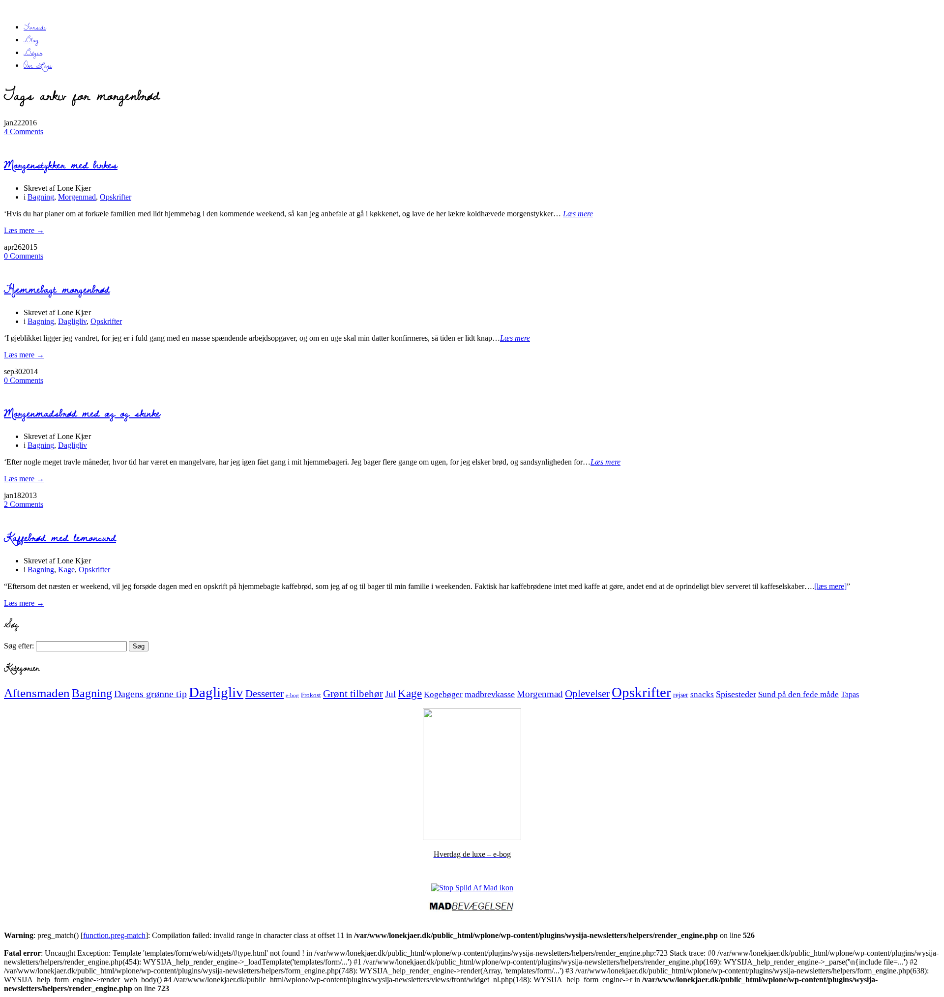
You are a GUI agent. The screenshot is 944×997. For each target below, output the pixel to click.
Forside (35, 27)
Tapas (850, 694)
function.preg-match (114, 935)
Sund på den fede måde (798, 694)
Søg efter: (19, 646)
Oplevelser (587, 694)
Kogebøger (443, 694)
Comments (23, 131)
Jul (390, 694)
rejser (680, 695)
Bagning (41, 197)
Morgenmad (77, 197)
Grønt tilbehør (353, 693)
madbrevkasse (490, 694)
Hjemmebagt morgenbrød (57, 288)
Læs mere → (24, 230)
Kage (66, 569)
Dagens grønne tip (150, 693)
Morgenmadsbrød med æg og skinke (82, 412)
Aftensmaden (37, 693)
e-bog (292, 695)
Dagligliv (72, 321)
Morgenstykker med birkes (61, 164)
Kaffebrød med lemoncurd (60, 537)
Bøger (33, 52)
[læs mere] (830, 586)
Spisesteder (736, 694)
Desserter (264, 694)
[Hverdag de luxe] (472, 837)
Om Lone (38, 65)
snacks (702, 694)
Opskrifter (115, 197)
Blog (31, 39)
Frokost (311, 695)
